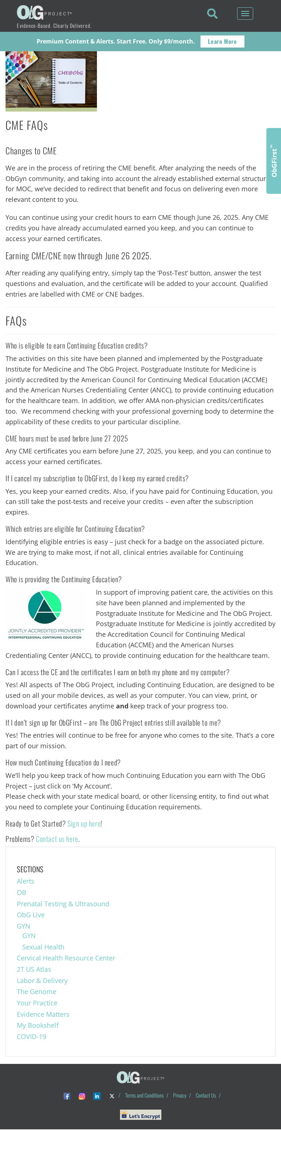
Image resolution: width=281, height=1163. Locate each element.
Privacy (179, 1095)
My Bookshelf (38, 1025)
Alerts (25, 881)
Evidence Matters (43, 1014)
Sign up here (84, 823)
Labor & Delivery (42, 980)
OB (21, 892)
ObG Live (31, 914)
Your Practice (37, 1002)
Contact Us (206, 1095)
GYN (23, 926)
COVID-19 (31, 1036)
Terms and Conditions (144, 1095)
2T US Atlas (34, 969)
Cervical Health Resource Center (66, 957)
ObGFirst (273, 160)
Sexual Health (43, 946)
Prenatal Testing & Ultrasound (63, 903)
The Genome (36, 991)
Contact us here (57, 838)
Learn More (222, 41)
